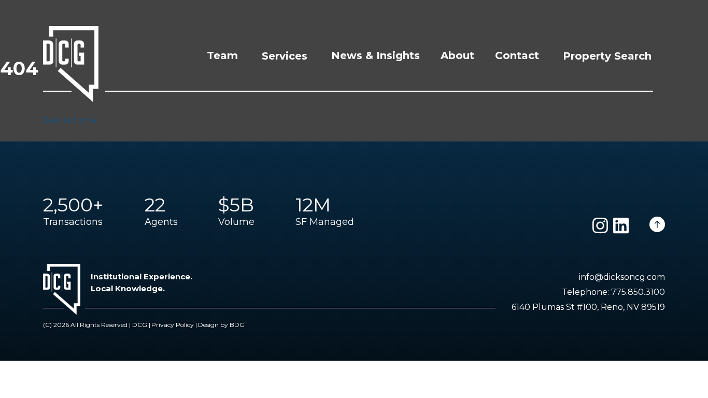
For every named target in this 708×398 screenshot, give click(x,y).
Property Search (607, 56)
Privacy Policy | (174, 325)
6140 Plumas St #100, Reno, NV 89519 (588, 307)
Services (284, 56)
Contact (517, 55)
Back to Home (69, 120)
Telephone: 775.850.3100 (613, 292)
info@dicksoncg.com (622, 277)
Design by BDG (221, 325)
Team (222, 55)
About (457, 55)
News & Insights (375, 55)
